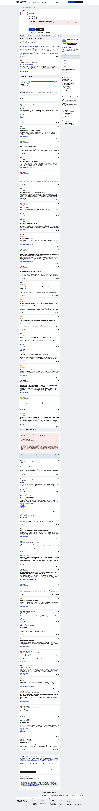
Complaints (40, 32)
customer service (27, 94)
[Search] (34, 2)
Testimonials (35, 804)
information (49, 92)
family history (39, 92)
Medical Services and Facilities (69, 50)
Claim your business (53, 804)
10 (44, 753)
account (22, 94)
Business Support (52, 803)
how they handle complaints (33, 785)
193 (26, 438)
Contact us (34, 803)
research (33, 94)
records (44, 92)
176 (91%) (28, 440)
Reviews (31, 32)
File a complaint (40, 29)
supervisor (48, 94)
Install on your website (72, 43)
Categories (45, 2)
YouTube (78, 805)
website (55, 92)
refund (32, 92)
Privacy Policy (61, 803)
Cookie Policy (61, 804)
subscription (28, 92)
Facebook (73, 805)
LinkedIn (81, 805)
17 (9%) (27, 439)
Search (28, 2)
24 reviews (23, 85)
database (43, 94)
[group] (22, 36)
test (40, 94)
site (35, 92)
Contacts (49, 32)
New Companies (69, 801)
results (37, 94)
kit (52, 92)
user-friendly (54, 94)
